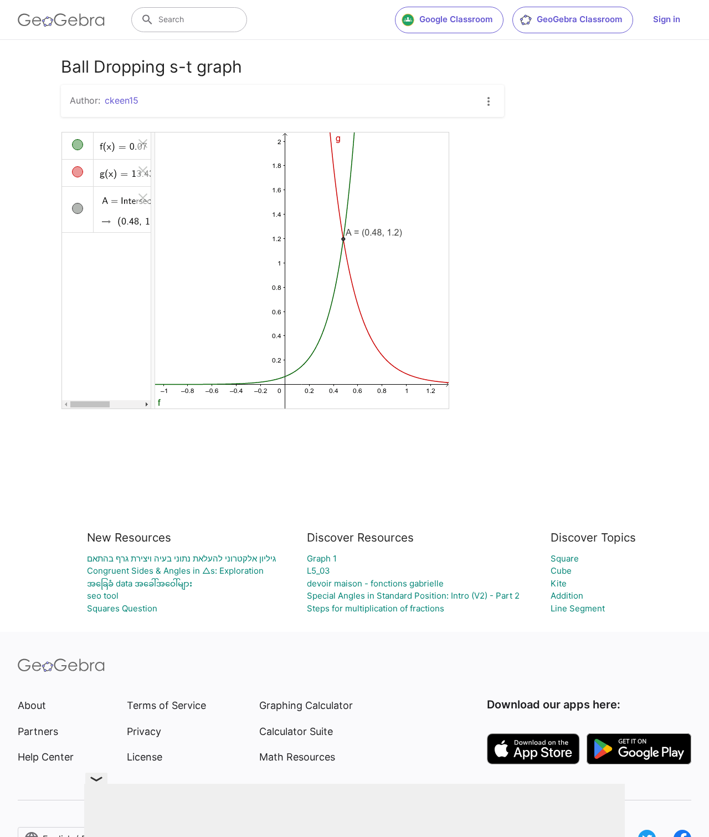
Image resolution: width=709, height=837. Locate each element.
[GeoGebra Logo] (61, 20)
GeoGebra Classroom (579, 19)
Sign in (666, 19)
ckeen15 (121, 100)
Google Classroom (455, 19)
